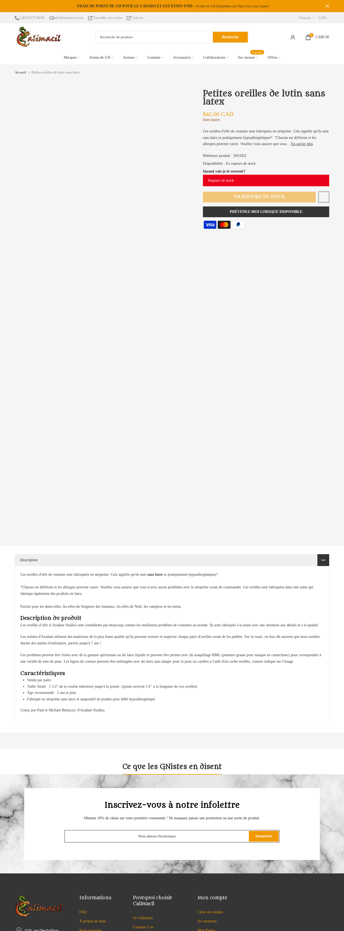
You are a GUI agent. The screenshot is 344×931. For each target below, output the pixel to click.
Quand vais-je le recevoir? (224, 171)
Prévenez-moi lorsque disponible (266, 212)
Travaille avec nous (107, 18)
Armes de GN (99, 57)
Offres (272, 57)
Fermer (17, 6)
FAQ (83, 912)
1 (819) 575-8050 (32, 18)
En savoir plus (302, 144)
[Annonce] (172, 6)
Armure (129, 57)
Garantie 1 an (143, 927)
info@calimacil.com (68, 18)
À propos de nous (92, 921)
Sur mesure (250, 56)
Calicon (137, 18)
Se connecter (207, 921)
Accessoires (182, 57)
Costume (153, 57)
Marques (70, 57)
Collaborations (214, 57)
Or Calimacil (143, 918)
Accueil (20, 72)
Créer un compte (210, 912)
